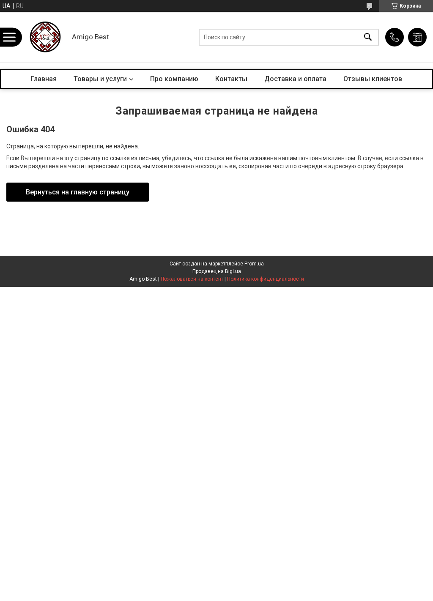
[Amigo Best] (44, 37)
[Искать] (368, 37)
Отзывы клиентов (372, 79)
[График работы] (417, 37)
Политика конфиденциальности (265, 279)
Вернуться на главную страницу (77, 192)
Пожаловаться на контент (192, 279)
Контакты (231, 79)
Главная (44, 79)
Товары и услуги (100, 79)
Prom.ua (254, 264)
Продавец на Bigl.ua (216, 271)
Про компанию (174, 79)
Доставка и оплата (295, 79)
